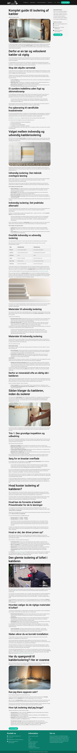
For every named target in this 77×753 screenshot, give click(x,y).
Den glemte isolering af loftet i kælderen (60, 17)
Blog (29, 740)
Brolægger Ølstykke (32, 746)
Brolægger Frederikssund (33, 741)
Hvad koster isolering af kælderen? (59, 16)
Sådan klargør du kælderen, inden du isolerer (60, 14)
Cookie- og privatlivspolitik (33, 736)
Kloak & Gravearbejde (41, 2)
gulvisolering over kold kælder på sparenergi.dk (26, 653)
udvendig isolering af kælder (43, 271)
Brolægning (25, 2)
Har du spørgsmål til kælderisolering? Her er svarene (60, 19)
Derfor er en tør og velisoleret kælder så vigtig (60, 11)
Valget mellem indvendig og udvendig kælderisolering (60, 12)
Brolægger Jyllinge (31, 744)
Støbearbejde (32, 2)
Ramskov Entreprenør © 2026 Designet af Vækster (38, 751)
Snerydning (50, 2)
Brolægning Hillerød (32, 743)
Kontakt (58, 2)
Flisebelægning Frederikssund (33, 747)
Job (55, 2)
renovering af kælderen (17, 118)
